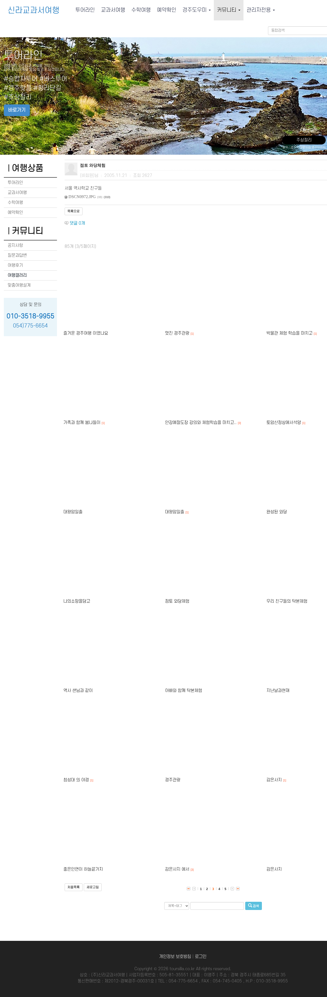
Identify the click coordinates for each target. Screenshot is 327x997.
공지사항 (15, 245)
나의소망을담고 (76, 601)
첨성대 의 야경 (76, 780)
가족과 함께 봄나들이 (81, 422)
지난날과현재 (277, 690)
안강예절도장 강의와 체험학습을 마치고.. (201, 422)
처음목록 (73, 887)
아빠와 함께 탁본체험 (183, 690)
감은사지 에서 (177, 869)
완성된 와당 (276, 512)
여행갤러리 (17, 275)
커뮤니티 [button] (227, 10)
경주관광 (172, 780)
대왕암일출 (73, 512)
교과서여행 (113, 10)
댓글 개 (77, 223)
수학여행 (141, 10)
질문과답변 (17, 255)
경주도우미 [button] (195, 10)
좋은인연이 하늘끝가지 (83, 869)
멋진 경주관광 (177, 333)
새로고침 (93, 887)
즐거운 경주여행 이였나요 (85, 333)
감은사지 (274, 780)
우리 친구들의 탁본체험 (286, 601)
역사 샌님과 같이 (78, 690)
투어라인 (85, 10)
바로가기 (17, 110)
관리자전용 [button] (259, 10)
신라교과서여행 (34, 10)
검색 (255, 906)
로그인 (200, 956)
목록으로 (73, 211)
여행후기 (15, 265)
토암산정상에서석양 (283, 422)
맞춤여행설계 (19, 285)
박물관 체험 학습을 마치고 (289, 333)
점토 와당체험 (177, 601)
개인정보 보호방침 (175, 956)
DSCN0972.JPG (82, 196)
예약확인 (166, 10)
